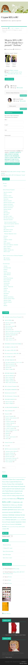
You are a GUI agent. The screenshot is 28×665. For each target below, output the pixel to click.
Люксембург (6, 285)
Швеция (5, 305)
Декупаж (7, 419)
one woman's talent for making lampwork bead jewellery (13, 495)
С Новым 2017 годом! (7, 548)
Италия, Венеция (7, 279)
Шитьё (6, 438)
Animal (4, 479)
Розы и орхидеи (8, 461)
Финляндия (6, 293)
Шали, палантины (7, 246)
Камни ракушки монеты (9, 226)
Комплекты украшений (10, 334)
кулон (21, 512)
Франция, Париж (7, 300)
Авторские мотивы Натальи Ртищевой (13, 317)
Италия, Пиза (6, 281)
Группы (4, 471)
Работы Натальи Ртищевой (9, 189)
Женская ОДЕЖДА (9, 375)
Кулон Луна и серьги (7, 557)
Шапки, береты (7, 248)
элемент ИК (5, 529)
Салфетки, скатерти (8, 239)
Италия (5, 276)
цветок (20, 526)
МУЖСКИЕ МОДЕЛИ (10, 399)
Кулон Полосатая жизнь (8, 551)
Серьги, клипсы (8, 338)
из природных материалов (11, 426)
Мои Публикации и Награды (11, 396)
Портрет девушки (8, 657)
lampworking (5, 493)
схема (20, 73)
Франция (6, 295)
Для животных (8, 329)
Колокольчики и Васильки (11, 458)
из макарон (7, 424)
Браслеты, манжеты (8, 192)
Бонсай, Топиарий (9, 416)
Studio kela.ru (13, 498)
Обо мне (5, 183)
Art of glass (9, 479)
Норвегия (6, 288)
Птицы (6, 435)
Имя (6, 119)
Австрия (5, 266)
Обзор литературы (9, 410)
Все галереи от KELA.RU (10, 350)
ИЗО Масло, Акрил (8, 216)
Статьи (6, 445)
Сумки (5, 241)
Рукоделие (7, 414)
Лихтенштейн (7, 283)
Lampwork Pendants (14, 493)
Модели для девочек (9, 364)
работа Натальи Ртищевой (8, 524)
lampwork (17, 486)
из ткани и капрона (9, 428)
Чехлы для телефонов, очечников (11, 244)
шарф (6, 75)
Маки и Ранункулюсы (10, 460)
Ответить (24, 95)
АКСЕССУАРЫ (8, 320)
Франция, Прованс (8, 302)
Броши (5, 194)
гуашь (22, 509)
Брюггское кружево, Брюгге (10, 222)
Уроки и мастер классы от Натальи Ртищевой (13, 255)
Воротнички (8, 328)
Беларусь (5, 269)
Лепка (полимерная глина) (11, 430)
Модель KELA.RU (11, 73)
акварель (16, 505)
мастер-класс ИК (19, 519)
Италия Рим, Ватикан (8, 278)
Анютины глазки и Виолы (11, 451)
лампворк (5, 515)
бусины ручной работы (15, 507)
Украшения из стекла (8, 505)
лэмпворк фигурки (10, 519)
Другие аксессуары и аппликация (12, 331)
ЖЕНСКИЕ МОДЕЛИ (9, 373)
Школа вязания (7, 259)
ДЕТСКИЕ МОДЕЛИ (9, 360)
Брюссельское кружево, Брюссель (11, 223)
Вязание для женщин (8, 204)
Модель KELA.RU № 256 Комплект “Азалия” (15, 175)
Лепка (5, 228)
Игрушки (6, 211)
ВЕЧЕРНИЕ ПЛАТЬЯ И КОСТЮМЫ (13, 343)
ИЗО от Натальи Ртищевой (10, 386)
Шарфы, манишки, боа (9, 250)
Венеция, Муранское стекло (10, 233)
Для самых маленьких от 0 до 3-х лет (13, 362)
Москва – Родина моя (8, 286)
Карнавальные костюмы (10, 393)
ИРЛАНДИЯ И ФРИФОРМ (11, 389)
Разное (5, 238)
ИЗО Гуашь (6, 214)
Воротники (6, 199)
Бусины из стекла (7, 195)
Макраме (7, 433)
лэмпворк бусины (20, 515)
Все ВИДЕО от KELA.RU (10, 347)
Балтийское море (7, 267)
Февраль (17, 28)
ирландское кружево (7, 512)
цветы (23, 526)
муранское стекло (21, 522)
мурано (13, 522)
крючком (17, 512)
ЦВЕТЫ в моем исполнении (11, 449)
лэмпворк (11, 515)
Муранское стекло (7, 231)
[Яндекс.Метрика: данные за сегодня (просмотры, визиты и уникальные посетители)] (6, 613)
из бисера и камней (9, 421)
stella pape (15, 112)
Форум (5, 185)
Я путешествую (6, 263)
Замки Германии (7, 273)
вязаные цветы (17, 509)
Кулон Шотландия (7, 554)
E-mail (6, 125)
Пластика (6, 236)
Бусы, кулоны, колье (9, 326)
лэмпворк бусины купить (9, 517)
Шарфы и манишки (14, 70)
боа (9, 72)
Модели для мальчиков (10, 365)
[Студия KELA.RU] (6, 8)
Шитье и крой (7, 251)
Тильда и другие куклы (10, 436)
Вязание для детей (8, 200)
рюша (17, 73)
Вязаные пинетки (7, 209)
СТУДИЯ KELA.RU (17, 502)
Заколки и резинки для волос (11, 333)
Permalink (20, 87)
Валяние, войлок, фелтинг (11, 418)
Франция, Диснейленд (8, 297)
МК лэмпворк (7, 258)
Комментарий (8, 135)
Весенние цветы (8, 456)
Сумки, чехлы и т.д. (9, 340)
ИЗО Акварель (7, 212)
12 (21, 28)
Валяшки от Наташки (8, 197)
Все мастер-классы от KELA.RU (12, 353)
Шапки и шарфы (9, 369)
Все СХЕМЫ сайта (9, 356)
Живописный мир (7, 545)
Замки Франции (7, 274)
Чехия (5, 303)
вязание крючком (14, 72)
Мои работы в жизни (8, 229)
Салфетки (7, 336)
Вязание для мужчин (8, 207)
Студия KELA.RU (9, 17)
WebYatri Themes (23, 663)
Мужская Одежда (9, 401)
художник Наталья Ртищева (14, 526)
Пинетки (7, 367)
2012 (12, 28)
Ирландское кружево (8, 219)
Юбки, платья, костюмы (10, 382)
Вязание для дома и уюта (9, 202)
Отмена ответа (20, 112)
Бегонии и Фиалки (9, 453)
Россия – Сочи (7, 291)
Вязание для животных (9, 206)
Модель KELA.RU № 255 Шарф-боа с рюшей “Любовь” (15, 634)
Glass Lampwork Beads (12, 482)
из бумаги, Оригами (9, 423)
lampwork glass (19, 491)
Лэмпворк (7, 431)
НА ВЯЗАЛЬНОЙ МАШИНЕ (11, 407)
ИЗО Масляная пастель (8, 218)
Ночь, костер (16, 568)
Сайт (6, 130)
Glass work (15, 484)
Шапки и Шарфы (9, 379)
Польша (5, 290)
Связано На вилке (8, 442)
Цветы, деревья (7, 243)
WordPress (24, 661)
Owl (8, 498)
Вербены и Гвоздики (9, 454)
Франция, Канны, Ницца (9, 298)
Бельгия (5, 271)
